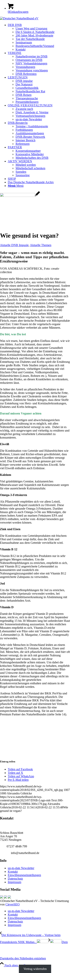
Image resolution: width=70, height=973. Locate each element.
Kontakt (13, 871)
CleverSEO (12, 904)
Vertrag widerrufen (35, 968)
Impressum (14, 882)
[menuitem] (39, 37)
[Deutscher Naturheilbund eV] (19, 18)
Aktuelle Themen (40, 245)
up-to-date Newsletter (21, 868)
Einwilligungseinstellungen (24, 875)
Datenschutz (15, 878)
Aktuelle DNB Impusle (14, 245)
